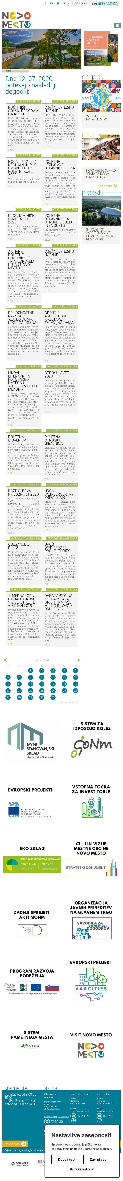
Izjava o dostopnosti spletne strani (24, 1150)
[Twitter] (64, 3)
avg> (78, 660)
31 (53, 697)
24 (53, 690)
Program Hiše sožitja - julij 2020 (21, 219)
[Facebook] (45, 3)
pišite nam (13, 1144)
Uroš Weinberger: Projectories (57, 547)
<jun (5, 660)
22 (30, 690)
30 (41, 697)
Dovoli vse (66, 1159)
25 (64, 690)
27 (8, 697)
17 (53, 683)
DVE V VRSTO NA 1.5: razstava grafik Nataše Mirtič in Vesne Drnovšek (59, 602)
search (70, 3)
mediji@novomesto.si (106, 1111)
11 (64, 677)
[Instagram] (51, 3)
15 (30, 683)
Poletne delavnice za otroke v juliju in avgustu (59, 221)
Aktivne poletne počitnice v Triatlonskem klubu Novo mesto (21, 259)
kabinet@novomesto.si (79, 1111)
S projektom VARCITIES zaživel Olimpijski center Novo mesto (99, 234)
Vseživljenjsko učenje (59, 109)
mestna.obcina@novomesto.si (56, 1116)
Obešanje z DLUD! (18, 546)
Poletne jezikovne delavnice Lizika (60, 164)
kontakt (77, 3)
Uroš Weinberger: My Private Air (59, 494)
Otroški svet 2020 (57, 374)
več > (11, 149)
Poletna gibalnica (17, 438)
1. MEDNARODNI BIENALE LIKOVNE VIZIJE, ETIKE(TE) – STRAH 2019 (23, 601)
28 (19, 697)
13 (8, 683)
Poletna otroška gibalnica (54, 440)
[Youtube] (58, 3)
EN (84, 3)
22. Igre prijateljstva (96, 117)
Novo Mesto (24, 20)
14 (19, 683)
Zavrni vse (98, 1159)
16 (41, 683)
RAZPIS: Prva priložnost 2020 (23, 493)
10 (53, 677)
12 (75, 677)
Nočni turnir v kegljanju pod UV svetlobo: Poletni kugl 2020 (22, 168)
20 (8, 690)
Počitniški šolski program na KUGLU (23, 110)
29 (30, 697)
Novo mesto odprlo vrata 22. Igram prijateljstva (101, 174)
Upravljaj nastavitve (82, 1169)
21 (19, 690)
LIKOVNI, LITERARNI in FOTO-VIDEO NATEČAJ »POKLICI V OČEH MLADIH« (22, 381)
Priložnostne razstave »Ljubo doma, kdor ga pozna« (23, 318)
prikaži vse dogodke (68, 702)
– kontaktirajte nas (105, 3)
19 (75, 683)
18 (64, 683)
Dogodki (9, 70)
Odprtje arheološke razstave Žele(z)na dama (59, 318)
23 (41, 690)
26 (75, 690)
